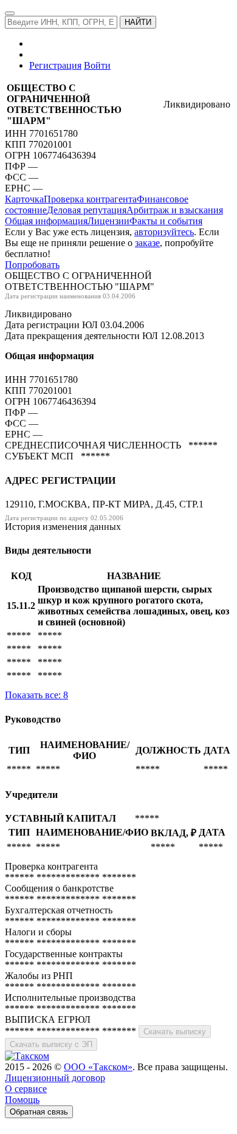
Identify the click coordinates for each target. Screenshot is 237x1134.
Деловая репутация (86, 210)
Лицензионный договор (55, 1078)
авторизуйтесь (164, 232)
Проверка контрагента (90, 199)
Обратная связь (39, 1111)
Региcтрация (55, 65)
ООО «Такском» (98, 1067)
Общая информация (46, 221)
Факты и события (165, 221)
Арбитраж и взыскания (174, 210)
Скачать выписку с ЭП (51, 1044)
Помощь (22, 1099)
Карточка (24, 199)
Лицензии (108, 221)
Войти (97, 65)
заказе (147, 243)
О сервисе (26, 1089)
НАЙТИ (138, 22)
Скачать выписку (174, 1031)
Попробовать (32, 264)
